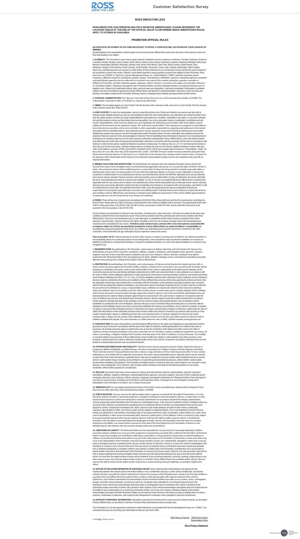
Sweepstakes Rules (199, 520)
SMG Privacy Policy (199, 518)
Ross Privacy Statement (196, 525)
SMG (99, 519)
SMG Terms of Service (180, 518)
